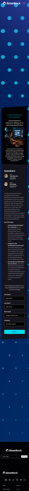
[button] (24, 3)
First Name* (7, 294)
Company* (7, 320)
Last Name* (7, 303)
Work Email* (7, 311)
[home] (12, 3)
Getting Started (6, 489)
